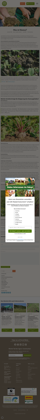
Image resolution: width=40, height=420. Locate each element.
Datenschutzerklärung (21, 239)
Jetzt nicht (20, 237)
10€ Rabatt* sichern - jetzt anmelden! (20, 231)
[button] (2, 417)
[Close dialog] (33, 179)
